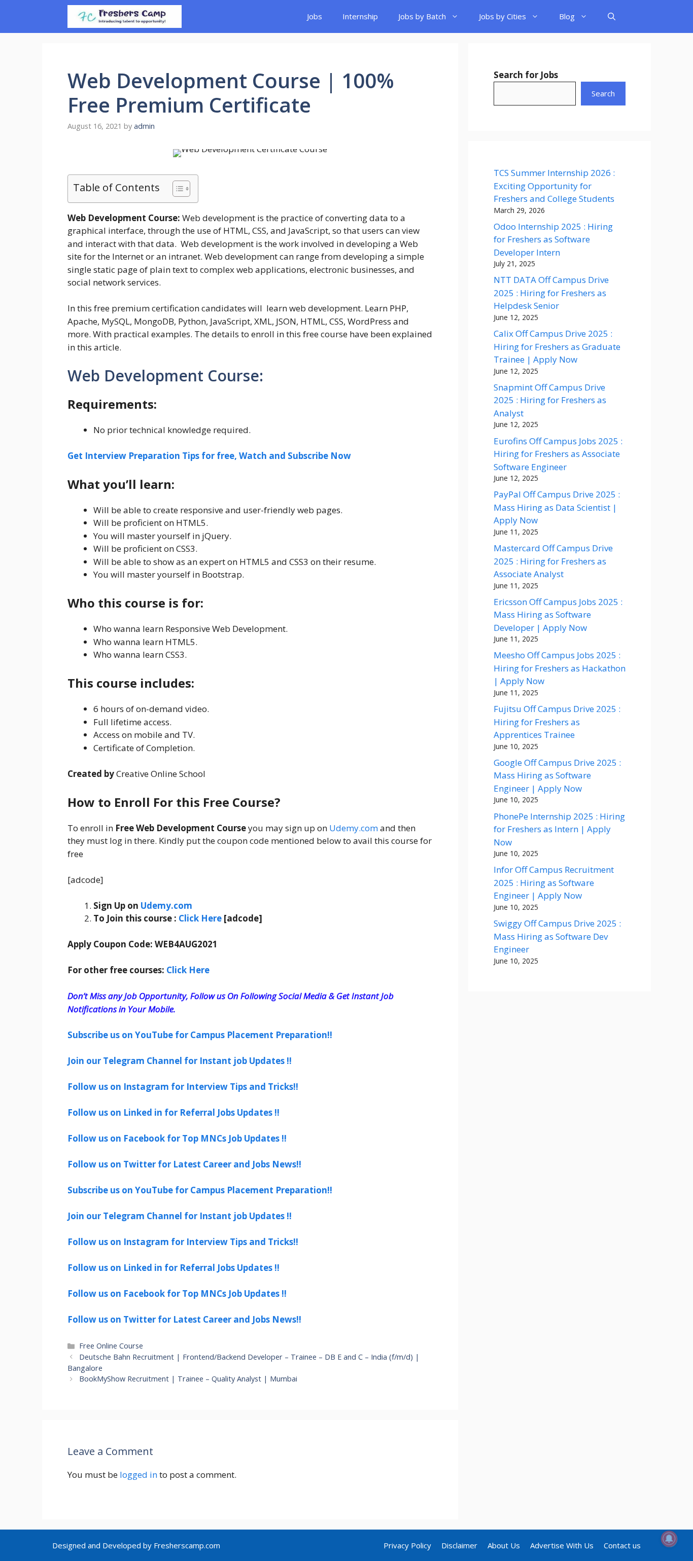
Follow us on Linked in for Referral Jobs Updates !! (173, 1112)
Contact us (622, 1545)
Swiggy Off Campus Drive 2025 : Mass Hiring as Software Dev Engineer (557, 936)
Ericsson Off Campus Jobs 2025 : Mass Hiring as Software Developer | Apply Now (558, 614)
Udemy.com (353, 828)
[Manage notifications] (669, 1539)
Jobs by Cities (502, 16)
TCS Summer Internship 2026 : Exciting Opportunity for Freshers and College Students (554, 185)
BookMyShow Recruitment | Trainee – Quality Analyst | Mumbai (188, 1378)
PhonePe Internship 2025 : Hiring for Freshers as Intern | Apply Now (559, 829)
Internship (360, 16)
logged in (138, 1474)
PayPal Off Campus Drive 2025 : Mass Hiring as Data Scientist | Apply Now (557, 507)
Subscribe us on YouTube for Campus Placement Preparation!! (199, 1035)
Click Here (200, 918)
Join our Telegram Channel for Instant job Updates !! (179, 1061)
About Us (504, 1545)
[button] (612, 16)
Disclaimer (459, 1545)
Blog (567, 16)
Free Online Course (111, 1346)
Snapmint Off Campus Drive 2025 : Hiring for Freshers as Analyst (550, 400)
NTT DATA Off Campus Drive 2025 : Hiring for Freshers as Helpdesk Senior (551, 292)
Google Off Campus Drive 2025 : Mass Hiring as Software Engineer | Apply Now (557, 775)
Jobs (314, 16)
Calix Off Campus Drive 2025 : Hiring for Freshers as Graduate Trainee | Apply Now (557, 346)
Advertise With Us (562, 1545)
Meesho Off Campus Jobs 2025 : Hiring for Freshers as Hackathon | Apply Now (560, 668)
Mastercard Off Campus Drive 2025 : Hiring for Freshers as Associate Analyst (553, 561)
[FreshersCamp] (124, 16)
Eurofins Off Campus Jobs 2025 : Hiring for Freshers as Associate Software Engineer (558, 454)
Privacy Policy (407, 1545)
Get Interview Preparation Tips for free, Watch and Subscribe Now (209, 456)
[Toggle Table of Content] (176, 188)
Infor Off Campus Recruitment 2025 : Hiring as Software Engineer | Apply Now (554, 882)
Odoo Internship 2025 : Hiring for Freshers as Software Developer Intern (553, 239)
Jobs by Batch (422, 16)
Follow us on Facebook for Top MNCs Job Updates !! (177, 1138)
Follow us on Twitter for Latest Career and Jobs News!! (184, 1164)
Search (603, 93)
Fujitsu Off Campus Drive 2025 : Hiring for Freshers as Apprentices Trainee (557, 721)
